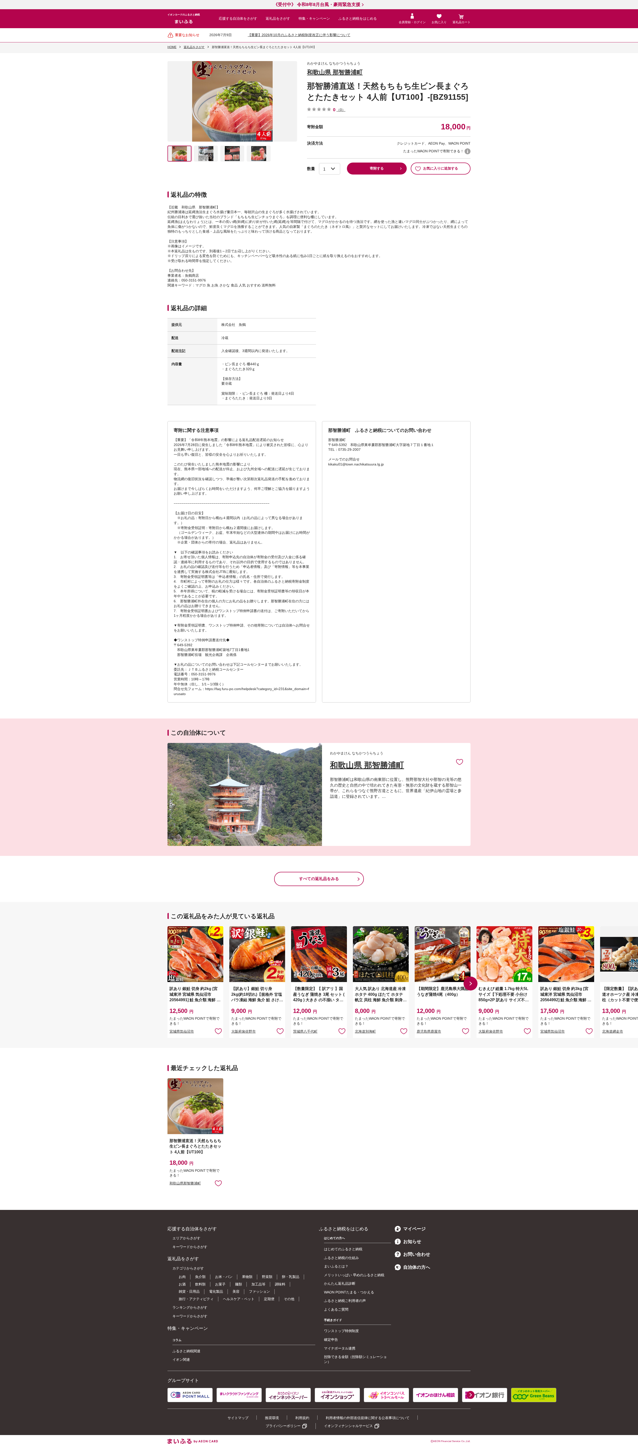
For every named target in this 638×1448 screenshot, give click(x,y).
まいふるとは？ (336, 1266)
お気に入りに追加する (440, 168)
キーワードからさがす (189, 1247)
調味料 (280, 1284)
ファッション (259, 1291)
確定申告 (331, 1340)
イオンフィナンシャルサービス (348, 1426)
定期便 (269, 1299)
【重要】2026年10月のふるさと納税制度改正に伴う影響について (299, 35)
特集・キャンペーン (314, 18)
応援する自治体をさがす (238, 18)
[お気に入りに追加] (459, 761)
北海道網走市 (612, 1031)
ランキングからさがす (189, 1307)
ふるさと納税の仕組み (341, 1258)
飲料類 (200, 1284)
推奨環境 (272, 1418)
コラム (176, 1340)
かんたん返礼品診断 (339, 1283)
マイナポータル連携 (339, 1348)
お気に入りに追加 (459, 761)
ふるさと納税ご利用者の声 (345, 1301)
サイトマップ (238, 1418)
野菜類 (267, 1277)
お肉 (182, 1277)
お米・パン (224, 1277)
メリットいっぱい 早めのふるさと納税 (354, 1275)
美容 (236, 1291)
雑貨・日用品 (189, 1291)
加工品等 (258, 1284)
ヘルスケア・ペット (238, 1299)
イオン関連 (181, 1359)
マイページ (414, 1228)
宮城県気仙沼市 (181, 1031)
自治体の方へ (416, 1267)
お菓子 (220, 1284)
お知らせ (412, 1241)
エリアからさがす (186, 1238)
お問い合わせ (416, 1254)
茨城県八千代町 (305, 1031)
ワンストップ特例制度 (341, 1331)
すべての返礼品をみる (319, 879)
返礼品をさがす (278, 18)
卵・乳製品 (290, 1277)
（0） (340, 110)
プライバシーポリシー (283, 1426)
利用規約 (302, 1418)
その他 (289, 1299)
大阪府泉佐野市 (243, 1031)
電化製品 (216, 1291)
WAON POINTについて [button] (468, 151)
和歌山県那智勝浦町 (185, 1183)
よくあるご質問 (336, 1309)
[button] (471, 984)
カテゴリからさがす (188, 1268)
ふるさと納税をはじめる (357, 18)
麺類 (238, 1284)
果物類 (247, 1277)
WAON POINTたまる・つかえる (349, 1292)
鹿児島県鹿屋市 (429, 1031)
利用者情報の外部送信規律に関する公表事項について (367, 1418)
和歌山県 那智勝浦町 (335, 72)
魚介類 (200, 1277)
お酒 (182, 1284)
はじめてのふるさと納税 (343, 1249)
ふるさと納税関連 (186, 1351)
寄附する (377, 168)
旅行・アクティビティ (196, 1299)
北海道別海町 (365, 1031)
